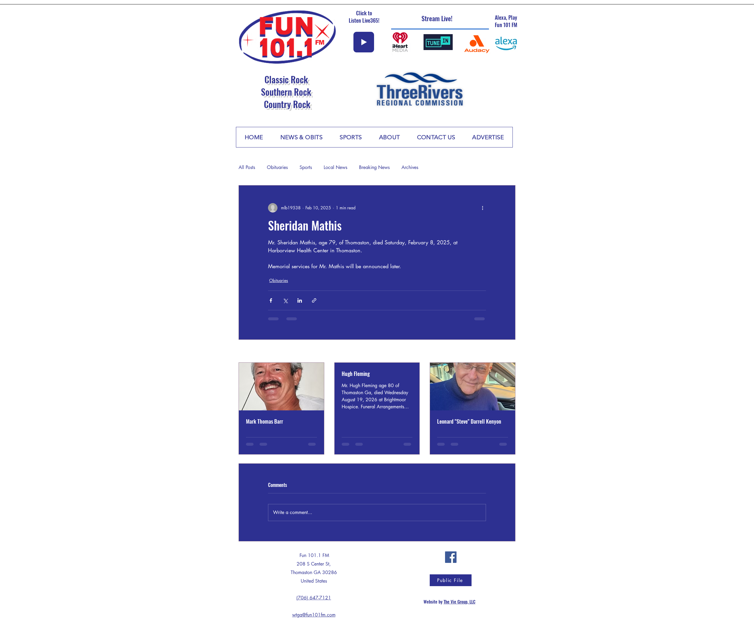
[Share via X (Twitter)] (285, 300)
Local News (335, 167)
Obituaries (277, 167)
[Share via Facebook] (271, 300)
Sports (306, 167)
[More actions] (482, 207)
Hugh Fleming (356, 373)
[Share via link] (314, 300)
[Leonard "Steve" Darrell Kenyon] (472, 386)
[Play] (363, 42)
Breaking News (374, 167)
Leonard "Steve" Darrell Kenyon (469, 421)
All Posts (247, 167)
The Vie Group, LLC (459, 606)
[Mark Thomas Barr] (281, 386)
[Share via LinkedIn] (299, 300)
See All (509, 351)
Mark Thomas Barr (264, 421)
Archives (409, 167)
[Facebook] (451, 562)
